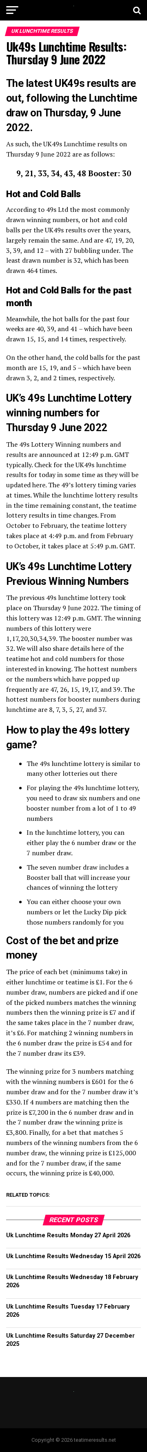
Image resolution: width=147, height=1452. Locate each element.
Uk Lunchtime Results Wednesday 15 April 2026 (73, 1256)
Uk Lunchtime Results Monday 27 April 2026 (68, 1235)
